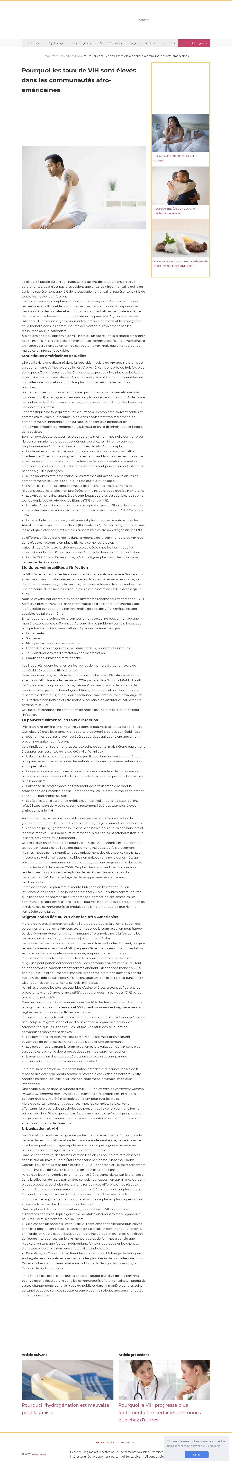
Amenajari (39, 1454)
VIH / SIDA (73, 56)
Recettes (168, 43)
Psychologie (56, 43)
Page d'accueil (54, 56)
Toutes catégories (194, 43)
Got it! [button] (196, 1454)
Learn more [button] (213, 1445)
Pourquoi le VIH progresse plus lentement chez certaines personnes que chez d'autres (160, 1412)
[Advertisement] (76, 20)
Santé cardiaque (111, 43)
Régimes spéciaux (142, 43)
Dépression (33, 43)
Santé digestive (82, 43)
